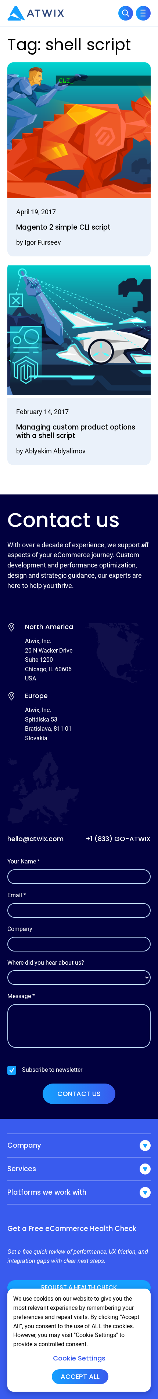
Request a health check (79, 1287)
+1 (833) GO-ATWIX (118, 838)
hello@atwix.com (35, 838)
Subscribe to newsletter (52, 1069)
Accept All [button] (80, 1376)
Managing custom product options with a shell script (75, 431)
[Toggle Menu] (143, 13)
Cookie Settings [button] (79, 1358)
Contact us (79, 1093)
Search (125, 13)
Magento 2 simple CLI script (63, 227)
